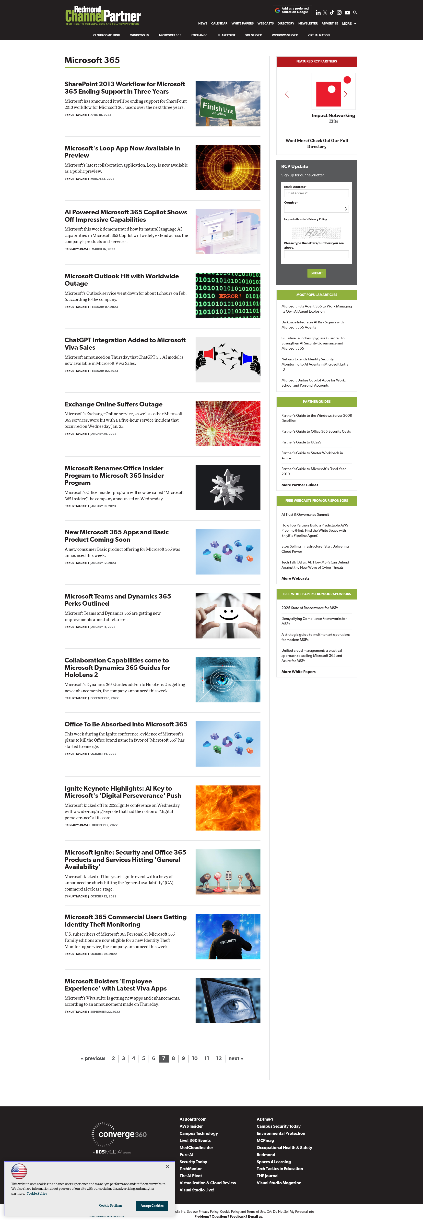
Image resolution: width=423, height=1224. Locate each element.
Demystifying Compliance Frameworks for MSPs (314, 621)
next (345, 94)
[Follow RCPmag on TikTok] (331, 14)
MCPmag (265, 1141)
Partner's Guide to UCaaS (301, 442)
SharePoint (226, 35)
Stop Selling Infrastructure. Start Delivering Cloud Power (315, 549)
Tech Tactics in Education (280, 1169)
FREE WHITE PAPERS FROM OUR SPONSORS (317, 594)
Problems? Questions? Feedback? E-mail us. (229, 1217)
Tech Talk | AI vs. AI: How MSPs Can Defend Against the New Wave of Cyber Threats (315, 565)
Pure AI (186, 1155)
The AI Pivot (191, 1176)
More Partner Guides (300, 485)
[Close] (167, 1166)
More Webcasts (295, 579)
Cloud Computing (106, 35)
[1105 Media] (112, 1152)
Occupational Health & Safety (284, 1148)
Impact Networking (317, 115)
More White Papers (299, 672)
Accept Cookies (152, 1206)
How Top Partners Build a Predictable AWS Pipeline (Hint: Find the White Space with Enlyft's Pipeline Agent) (315, 531)
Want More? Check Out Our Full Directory (316, 144)
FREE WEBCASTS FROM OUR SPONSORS (316, 501)
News (202, 23)
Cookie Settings (111, 1205)
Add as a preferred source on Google (295, 10)
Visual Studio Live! (197, 1190)
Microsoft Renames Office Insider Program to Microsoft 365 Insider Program (114, 476)
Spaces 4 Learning (274, 1162)
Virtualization (319, 35)
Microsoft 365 (170, 35)
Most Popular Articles (316, 295)
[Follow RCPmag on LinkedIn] (318, 14)
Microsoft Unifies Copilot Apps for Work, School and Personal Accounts (314, 383)
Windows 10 (139, 35)
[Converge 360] (119, 1135)
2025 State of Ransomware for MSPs (310, 608)
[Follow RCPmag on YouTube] (347, 13)
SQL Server (253, 35)
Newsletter (308, 23)
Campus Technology (199, 1134)
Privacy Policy (317, 219)
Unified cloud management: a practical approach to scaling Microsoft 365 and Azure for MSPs (312, 656)
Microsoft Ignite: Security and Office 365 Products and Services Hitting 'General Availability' (125, 860)
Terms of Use (256, 1212)
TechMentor (191, 1169)
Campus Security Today (279, 1127)
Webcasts (266, 23)
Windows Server (285, 35)
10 (195, 1058)
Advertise (330, 23)
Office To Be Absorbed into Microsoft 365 (126, 725)
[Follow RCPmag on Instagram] (339, 14)
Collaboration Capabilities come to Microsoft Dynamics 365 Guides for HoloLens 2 (117, 668)
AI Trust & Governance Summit (305, 515)
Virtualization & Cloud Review (208, 1183)
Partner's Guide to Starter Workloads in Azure (312, 456)
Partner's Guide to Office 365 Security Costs (316, 432)
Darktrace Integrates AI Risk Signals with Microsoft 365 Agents (313, 325)
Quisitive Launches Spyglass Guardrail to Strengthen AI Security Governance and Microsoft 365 (313, 344)
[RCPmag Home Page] (103, 16)
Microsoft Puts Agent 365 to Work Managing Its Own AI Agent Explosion (317, 309)
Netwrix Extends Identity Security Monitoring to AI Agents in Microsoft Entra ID (315, 365)
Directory (286, 23)
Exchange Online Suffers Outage (114, 405)
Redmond (266, 1155)
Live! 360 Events (195, 1141)
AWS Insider (191, 1127)
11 (206, 1058)
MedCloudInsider (196, 1148)
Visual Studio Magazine (279, 1183)
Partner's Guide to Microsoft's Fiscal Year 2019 (314, 471)
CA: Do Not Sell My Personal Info (290, 1212)
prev (286, 94)
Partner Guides (317, 402)
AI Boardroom (193, 1119)
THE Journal (268, 1176)
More (347, 23)
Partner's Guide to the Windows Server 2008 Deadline (317, 418)
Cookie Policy (230, 1212)
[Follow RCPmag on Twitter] (325, 13)
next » (236, 1058)
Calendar (219, 23)
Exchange (199, 35)
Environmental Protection (281, 1134)
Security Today (193, 1162)
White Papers (243, 23)
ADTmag (265, 1119)
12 (219, 1058)
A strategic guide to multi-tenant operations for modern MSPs (316, 637)
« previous (93, 1058)
